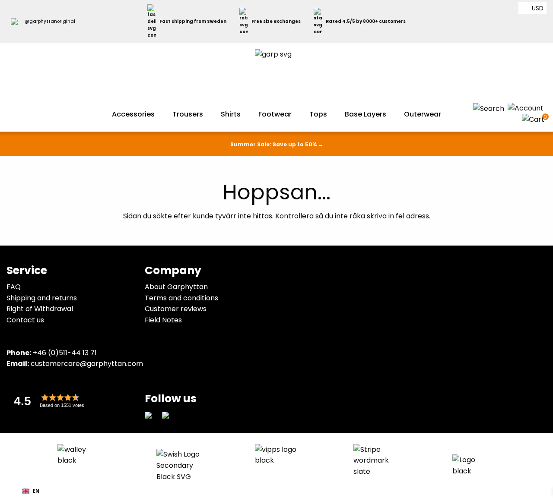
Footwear (275, 114)
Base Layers (365, 114)
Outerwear (422, 114)
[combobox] (30, 491)
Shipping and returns (41, 298)
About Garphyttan (176, 287)
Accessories (133, 114)
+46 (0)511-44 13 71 (65, 353)
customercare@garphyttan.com (87, 364)
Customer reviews (176, 309)
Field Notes (163, 320)
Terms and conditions (181, 298)
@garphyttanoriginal (50, 21)
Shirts (231, 114)
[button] (71, 400)
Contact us (25, 320)
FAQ (13, 287)
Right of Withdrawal (39, 309)
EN (36, 491)
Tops (318, 114)
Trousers (187, 114)
